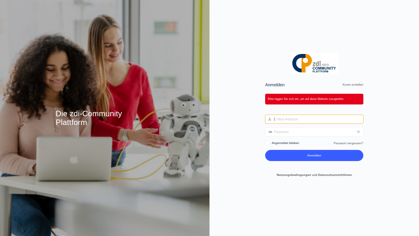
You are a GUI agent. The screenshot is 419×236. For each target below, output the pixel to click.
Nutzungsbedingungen (294, 175)
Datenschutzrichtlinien (335, 175)
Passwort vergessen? (348, 143)
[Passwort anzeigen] (359, 131)
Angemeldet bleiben (285, 143)
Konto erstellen (353, 84)
